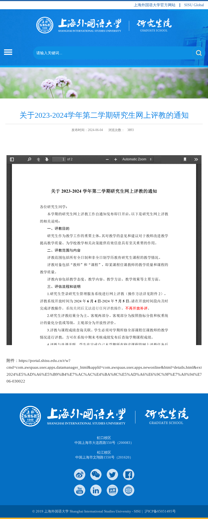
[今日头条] (112, 490)
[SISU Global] (128, 490)
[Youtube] (79, 490)
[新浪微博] (79, 474)
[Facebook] (128, 474)
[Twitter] (112, 474)
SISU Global (194, 5)
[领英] (96, 490)
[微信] (96, 474)
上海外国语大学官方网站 (155, 5)
